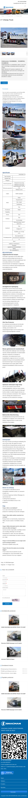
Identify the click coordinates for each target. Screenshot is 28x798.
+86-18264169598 (22, 1)
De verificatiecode (6, 597)
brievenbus (4, 579)
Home (2, 15)
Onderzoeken (5, 587)
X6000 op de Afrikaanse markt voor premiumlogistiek (10, 671)
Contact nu (4, 82)
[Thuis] (9, 7)
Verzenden (7, 603)
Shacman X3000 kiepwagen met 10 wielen (11, 643)
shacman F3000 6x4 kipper (7, 659)
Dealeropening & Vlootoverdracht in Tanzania (10, 669)
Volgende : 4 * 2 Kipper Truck (7, 564)
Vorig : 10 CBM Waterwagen (7, 562)
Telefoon (4, 583)
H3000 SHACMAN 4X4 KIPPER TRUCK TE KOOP (13, 627)
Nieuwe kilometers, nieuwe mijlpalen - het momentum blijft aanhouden (10, 673)
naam (3, 575)
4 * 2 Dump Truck (9, 15)
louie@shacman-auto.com (20, 3)
